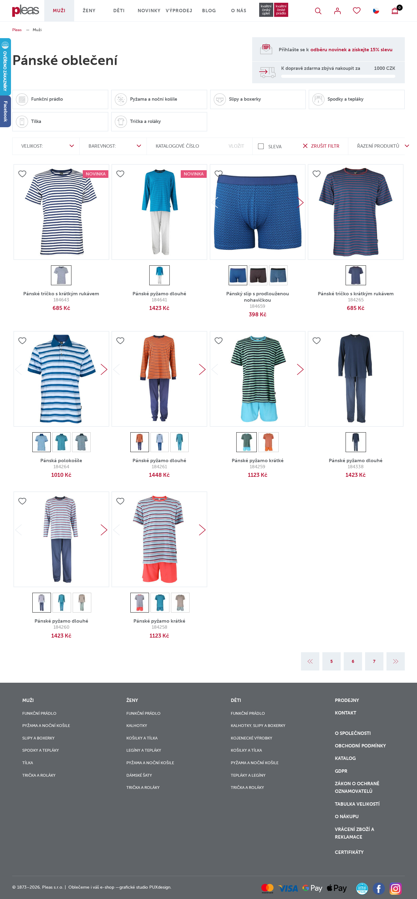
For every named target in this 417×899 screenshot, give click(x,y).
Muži (59, 10)
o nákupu (347, 816)
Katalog (346, 758)
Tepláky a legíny (248, 775)
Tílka (27, 763)
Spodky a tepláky (40, 750)
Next (300, 202)
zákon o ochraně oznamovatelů (357, 787)
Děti (119, 10)
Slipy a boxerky (38, 738)
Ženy (89, 10)
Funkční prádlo (39, 713)
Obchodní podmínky (360, 746)
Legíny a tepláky (143, 750)
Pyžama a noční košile (46, 725)
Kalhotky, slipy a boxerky (258, 725)
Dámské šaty (139, 775)
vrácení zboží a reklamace (354, 833)
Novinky (149, 10)
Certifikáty (349, 852)
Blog (209, 10)
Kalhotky (136, 725)
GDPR (341, 771)
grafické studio (133, 887)
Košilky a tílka (142, 738)
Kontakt (345, 713)
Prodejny (347, 700)
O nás (238, 10)
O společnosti (353, 733)
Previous (215, 202)
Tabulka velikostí (358, 804)
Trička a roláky (39, 775)
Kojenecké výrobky (251, 738)
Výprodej (179, 10)
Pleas (17, 29)
